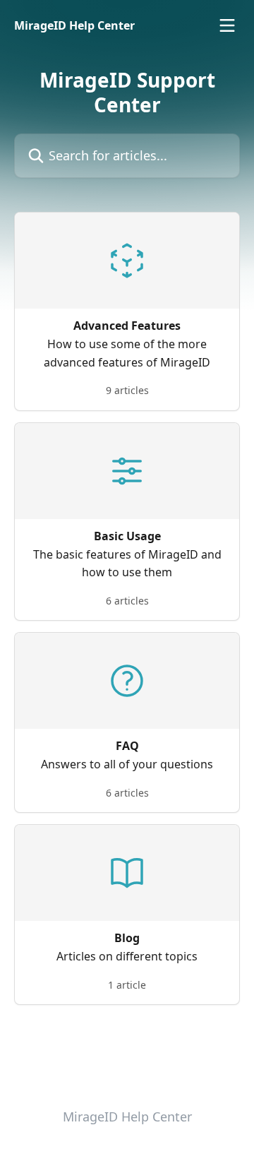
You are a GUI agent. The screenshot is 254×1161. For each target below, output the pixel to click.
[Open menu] (227, 25)
